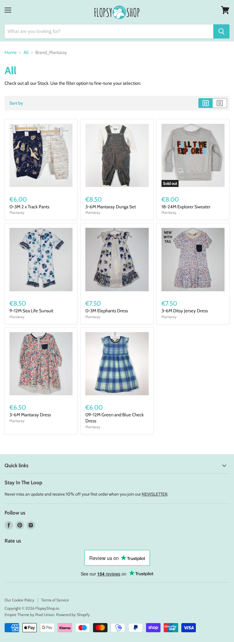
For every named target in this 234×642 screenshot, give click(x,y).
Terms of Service (55, 599)
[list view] (220, 103)
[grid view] (205, 103)
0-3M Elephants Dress (106, 311)
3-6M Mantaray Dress (30, 415)
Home (11, 52)
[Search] (221, 31)
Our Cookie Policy (19, 599)
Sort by (16, 103)
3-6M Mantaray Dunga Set (110, 207)
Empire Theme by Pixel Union (29, 614)
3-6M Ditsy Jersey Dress (184, 311)
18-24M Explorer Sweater (186, 207)
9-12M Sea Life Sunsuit (31, 311)
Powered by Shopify (73, 614)
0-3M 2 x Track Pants (29, 207)
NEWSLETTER (154, 494)
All (26, 52)
